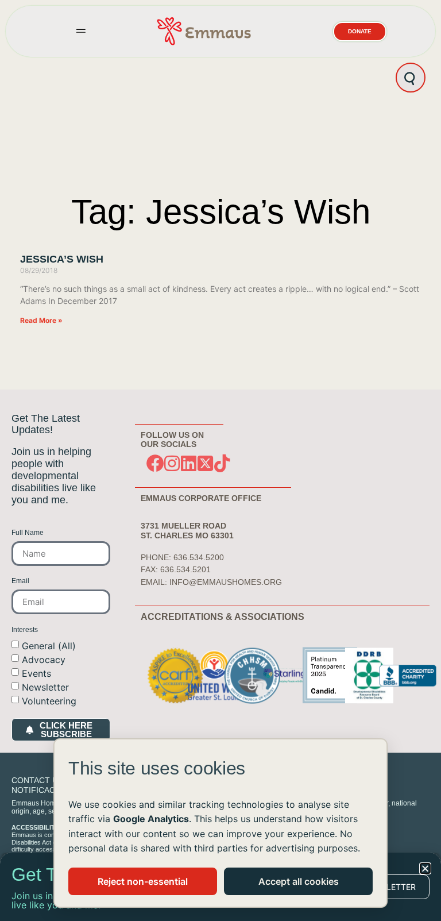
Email (20, 581)
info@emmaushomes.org (225, 582)
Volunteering (49, 701)
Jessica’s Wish (61, 259)
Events (36, 673)
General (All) (49, 646)
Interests (24, 630)
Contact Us (37, 780)
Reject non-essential (143, 881)
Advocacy (43, 659)
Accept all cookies (298, 881)
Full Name (27, 533)
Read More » (41, 320)
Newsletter (45, 687)
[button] (81, 31)
